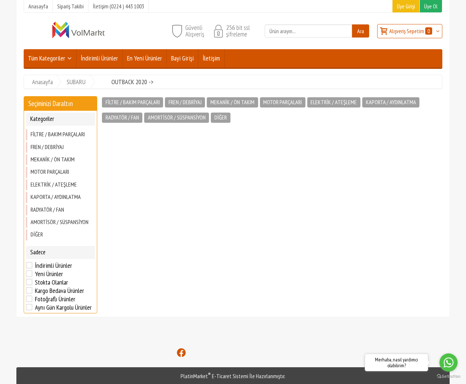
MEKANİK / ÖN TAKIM (53, 159)
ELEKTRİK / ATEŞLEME (54, 184)
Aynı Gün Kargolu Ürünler (63, 307)
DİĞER (37, 234)
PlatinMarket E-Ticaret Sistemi (214, 376)
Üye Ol (431, 6)
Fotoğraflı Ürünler (55, 299)
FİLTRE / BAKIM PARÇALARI (58, 134)
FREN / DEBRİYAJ (47, 146)
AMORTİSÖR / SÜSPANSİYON (59, 222)
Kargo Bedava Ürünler (59, 290)
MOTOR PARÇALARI (50, 171)
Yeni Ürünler (49, 274)
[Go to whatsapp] (448, 362)
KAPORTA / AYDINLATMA (56, 196)
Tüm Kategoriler (46, 58)
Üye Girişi (406, 6)
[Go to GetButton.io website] (448, 376)
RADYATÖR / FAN (47, 209)
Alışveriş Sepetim (409, 31)
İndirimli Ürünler (53, 265)
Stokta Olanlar (51, 282)
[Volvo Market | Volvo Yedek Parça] (78, 37)
